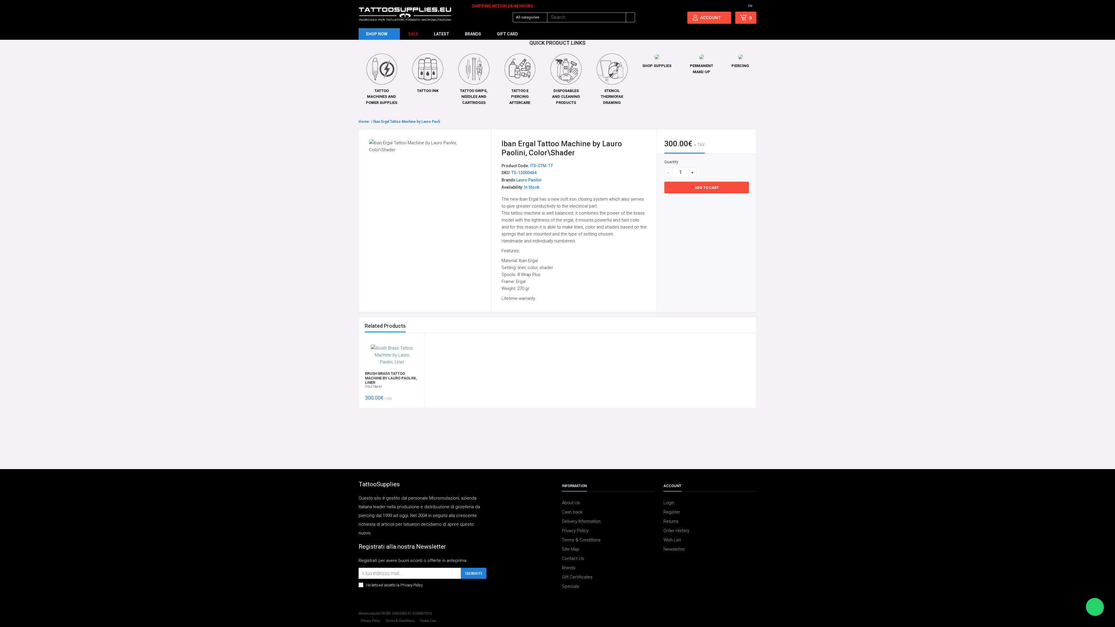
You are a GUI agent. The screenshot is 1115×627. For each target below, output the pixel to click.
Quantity (671, 162)
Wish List (672, 540)
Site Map (570, 549)
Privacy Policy (575, 530)
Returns (671, 521)
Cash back (572, 512)
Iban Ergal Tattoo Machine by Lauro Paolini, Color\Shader (420, 122)
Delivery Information (581, 521)
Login (668, 502)
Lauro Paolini (529, 180)
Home (364, 122)
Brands (569, 567)
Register (671, 512)
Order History (676, 530)
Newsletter (674, 549)
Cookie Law (428, 621)
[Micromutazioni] (405, 14)
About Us (571, 502)
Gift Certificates (577, 577)
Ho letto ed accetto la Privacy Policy (394, 585)
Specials (570, 586)
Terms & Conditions (581, 540)
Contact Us (573, 558)
